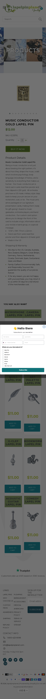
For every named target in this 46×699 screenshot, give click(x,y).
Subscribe (23, 370)
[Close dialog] (44, 326)
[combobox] (4, 343)
